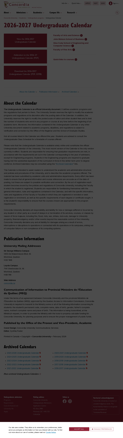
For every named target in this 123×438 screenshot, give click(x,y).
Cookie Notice (51, 432)
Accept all (79, 429)
